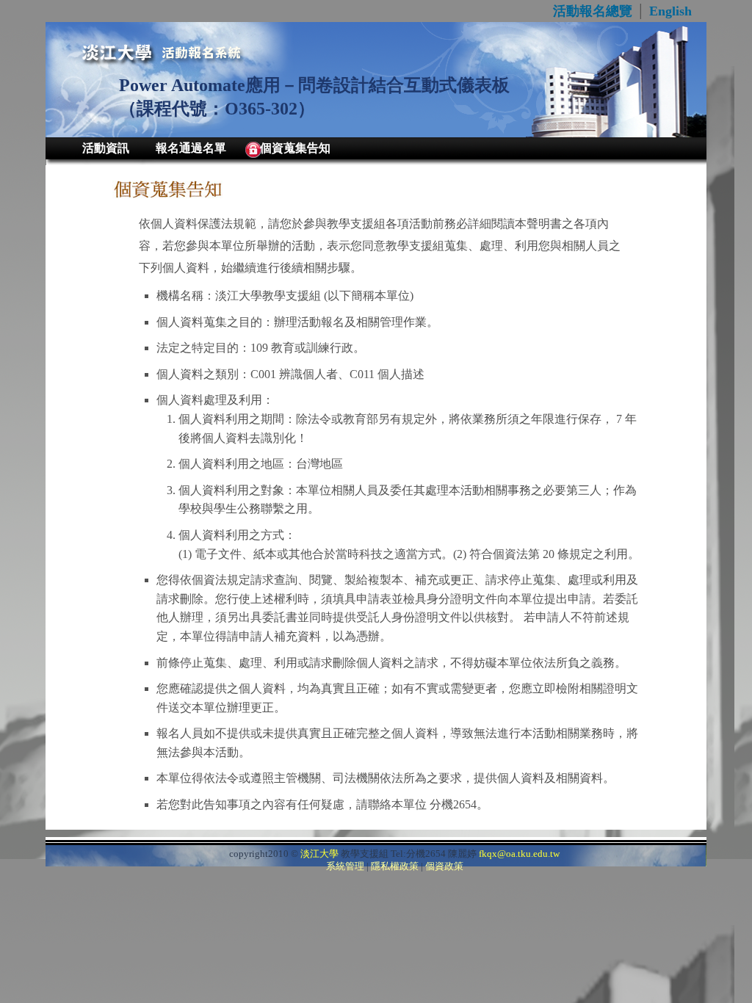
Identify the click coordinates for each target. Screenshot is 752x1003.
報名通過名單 (191, 148)
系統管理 (345, 866)
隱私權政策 (395, 866)
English (670, 11)
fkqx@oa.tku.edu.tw (519, 854)
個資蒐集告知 (295, 148)
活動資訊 (105, 148)
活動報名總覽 (592, 11)
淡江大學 (319, 854)
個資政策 (444, 866)
